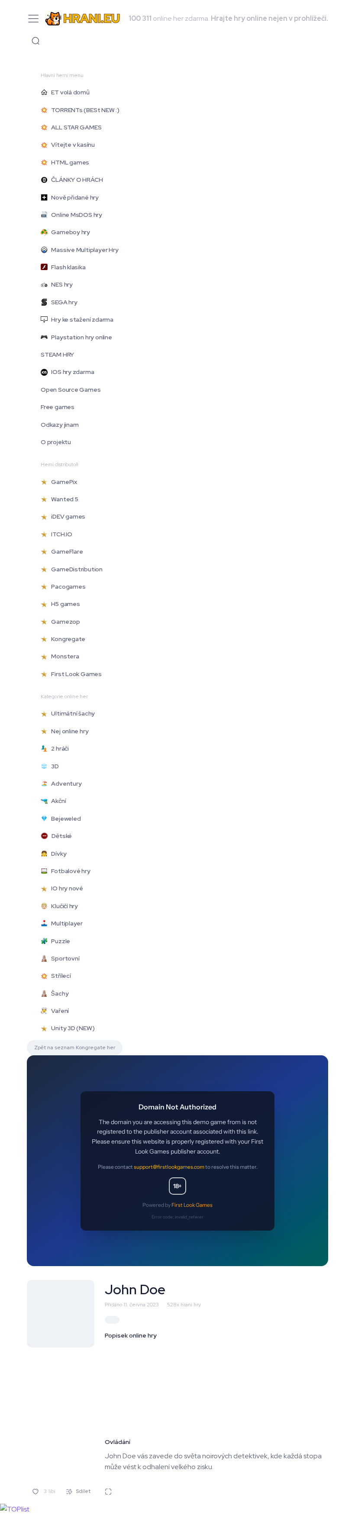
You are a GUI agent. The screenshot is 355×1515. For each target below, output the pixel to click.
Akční (57, 801)
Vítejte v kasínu (71, 144)
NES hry (60, 284)
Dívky (57, 853)
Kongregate (66, 639)
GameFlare (65, 551)
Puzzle (59, 941)
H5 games (64, 604)
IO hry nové (65, 888)
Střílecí (59, 976)
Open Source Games (70, 389)
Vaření (58, 1011)
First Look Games (75, 674)
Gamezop (64, 621)
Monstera (63, 656)
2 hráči (58, 748)
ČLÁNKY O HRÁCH (75, 180)
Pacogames (66, 586)
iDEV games (66, 516)
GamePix (62, 482)
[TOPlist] (14, 1508)
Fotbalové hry (69, 871)
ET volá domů (69, 92)
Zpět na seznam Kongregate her (74, 1047)
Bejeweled (64, 818)
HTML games (68, 162)
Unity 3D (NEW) (71, 1028)
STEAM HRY (57, 354)
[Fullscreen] (108, 1491)
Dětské (60, 836)
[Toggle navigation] (35, 40)
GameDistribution (75, 569)
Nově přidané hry (73, 197)
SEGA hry (62, 302)
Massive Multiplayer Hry (83, 250)
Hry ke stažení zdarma (80, 319)
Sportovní (63, 958)
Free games (57, 407)
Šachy (58, 993)
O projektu (56, 442)
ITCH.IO (60, 534)
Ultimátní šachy (71, 713)
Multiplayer (65, 923)
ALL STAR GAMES (74, 127)
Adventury (64, 783)
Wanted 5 (63, 499)
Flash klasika (67, 267)
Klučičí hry (63, 906)
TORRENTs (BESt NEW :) (83, 110)
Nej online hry (68, 731)
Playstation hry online (80, 337)
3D (53, 766)
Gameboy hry (69, 232)
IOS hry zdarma (71, 372)
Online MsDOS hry (75, 215)
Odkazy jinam (59, 425)
